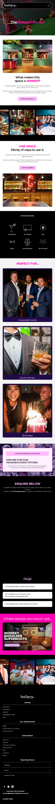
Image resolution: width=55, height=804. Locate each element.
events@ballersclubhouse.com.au (15, 793)
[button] (49, 5)
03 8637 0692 (8, 799)
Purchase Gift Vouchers (15, 791)
